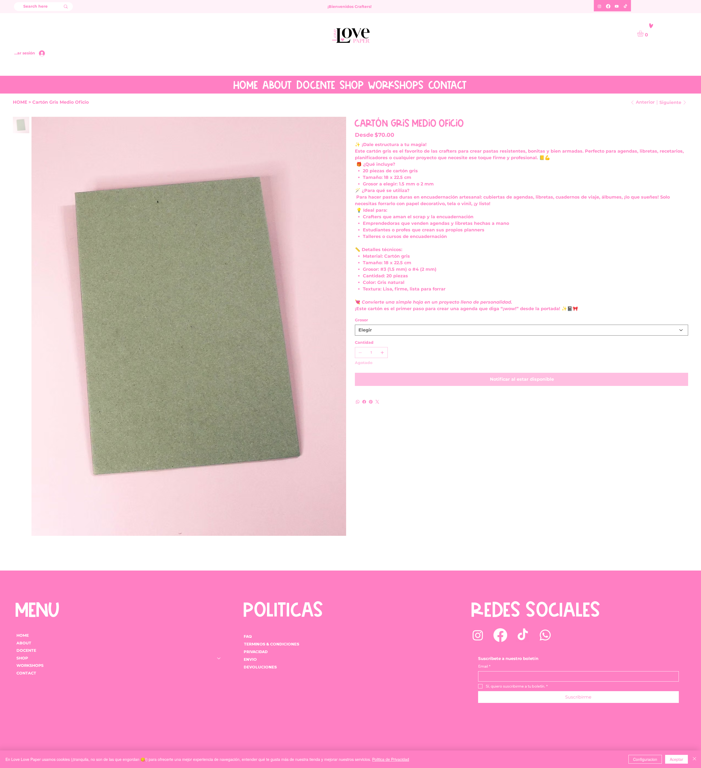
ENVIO (250, 659)
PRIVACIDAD (256, 651)
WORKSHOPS (30, 665)
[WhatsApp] (357, 402)
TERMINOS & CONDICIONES (272, 644)
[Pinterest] (371, 402)
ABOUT (23, 643)
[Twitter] (377, 402)
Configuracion (645, 759)
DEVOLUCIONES (260, 667)
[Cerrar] (694, 759)
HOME (22, 635)
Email (484, 666)
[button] (644, 33)
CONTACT (26, 673)
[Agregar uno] (382, 352)
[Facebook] (608, 6)
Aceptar (676, 759)
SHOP (22, 658)
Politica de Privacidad (390, 759)
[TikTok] (625, 6)
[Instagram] (599, 6)
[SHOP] (219, 658)
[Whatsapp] (545, 635)
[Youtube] (616, 6)
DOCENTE (26, 650)
